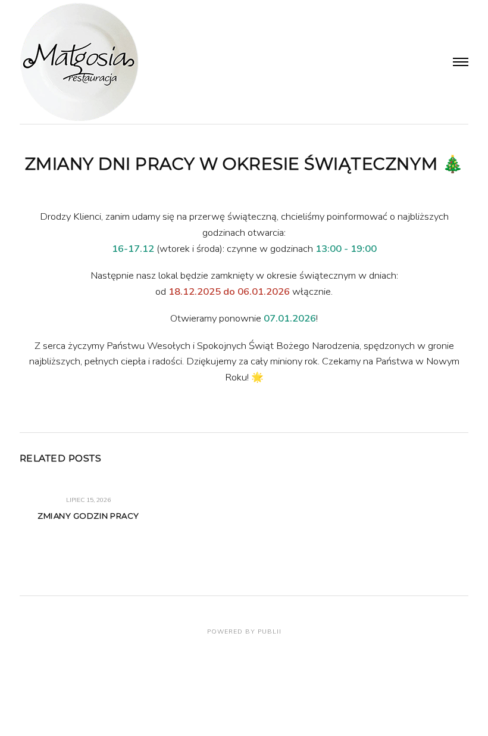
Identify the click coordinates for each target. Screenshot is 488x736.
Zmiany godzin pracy (88, 515)
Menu (461, 62)
